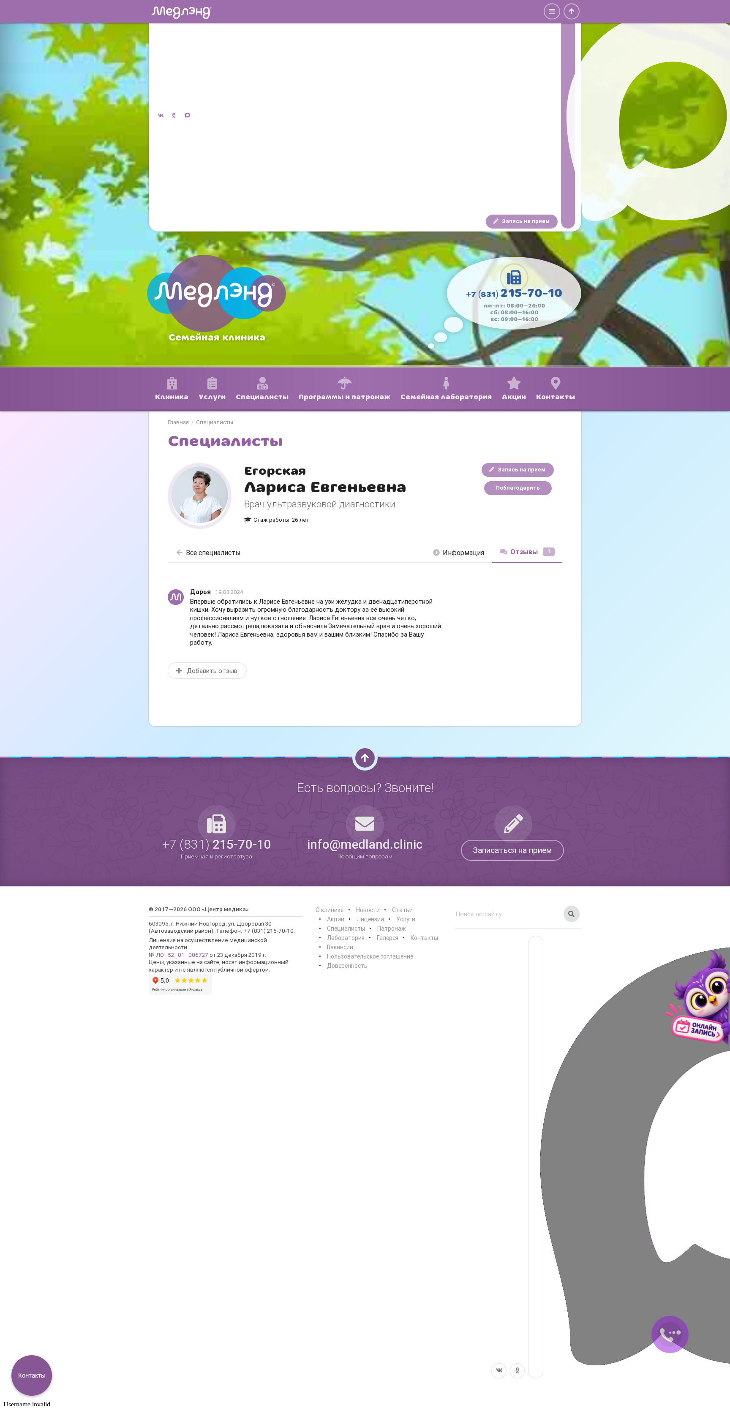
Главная (178, 422)
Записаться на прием (512, 850)
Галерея (387, 938)
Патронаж (391, 928)
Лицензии (370, 919)
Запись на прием (525, 221)
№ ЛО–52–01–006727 (178, 955)
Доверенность (347, 966)
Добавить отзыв (211, 671)
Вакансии (340, 947)
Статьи (402, 910)
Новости (368, 910)
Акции (335, 919)
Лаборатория (346, 938)
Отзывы (530, 551)
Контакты (424, 938)
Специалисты (214, 422)
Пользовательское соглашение (370, 956)
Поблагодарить (518, 487)
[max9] (568, 116)
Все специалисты (213, 552)
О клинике (329, 910)
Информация (463, 552)
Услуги (405, 919)
